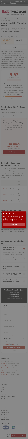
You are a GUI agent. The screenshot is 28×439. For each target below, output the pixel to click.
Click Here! (14, 224)
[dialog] (14, 219)
